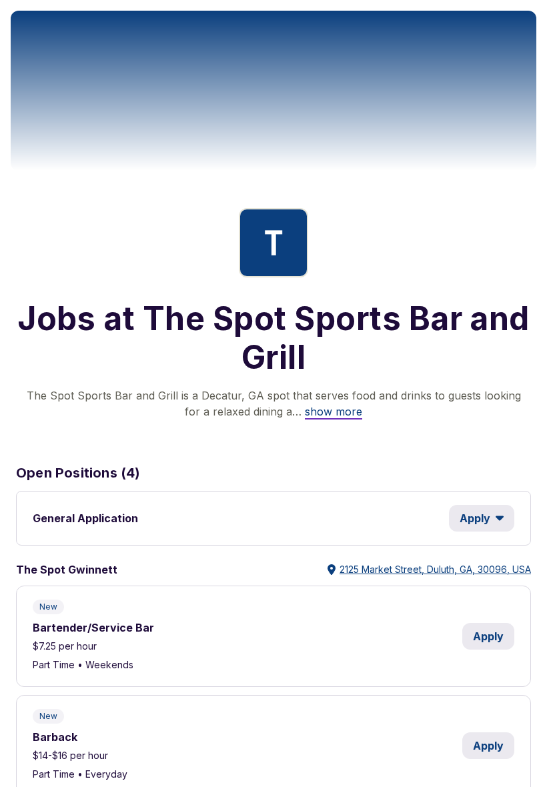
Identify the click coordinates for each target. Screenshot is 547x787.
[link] (333, 411)
